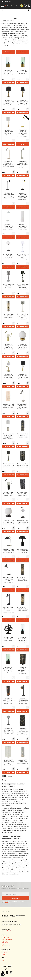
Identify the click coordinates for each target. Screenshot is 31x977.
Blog (3, 944)
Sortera (23, 52)
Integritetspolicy (5, 941)
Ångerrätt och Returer (7, 939)
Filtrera (9, 52)
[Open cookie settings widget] (3, 974)
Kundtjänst (4, 953)
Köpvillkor (4, 954)
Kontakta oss (5, 942)
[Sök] (28, 10)
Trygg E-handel (5, 937)
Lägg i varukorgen (8, 82)
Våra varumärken (6, 946)
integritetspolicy (6, 902)
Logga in (3, 960)
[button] (2, 5)
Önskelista (4, 962)
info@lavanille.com (9, 930)
